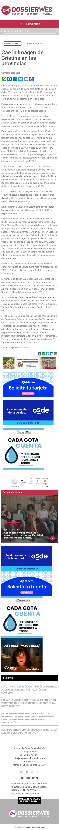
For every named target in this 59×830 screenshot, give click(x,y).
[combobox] (29, 31)
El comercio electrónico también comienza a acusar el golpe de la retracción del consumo (29, 689)
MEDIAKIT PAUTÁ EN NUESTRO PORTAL (29, 800)
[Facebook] (27, 771)
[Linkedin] (21, 771)
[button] (21, 24)
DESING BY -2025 (29, 827)
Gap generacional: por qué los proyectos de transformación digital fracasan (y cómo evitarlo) (23, 535)
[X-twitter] (37, 771)
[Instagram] (32, 771)
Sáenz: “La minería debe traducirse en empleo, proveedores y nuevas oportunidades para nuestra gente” (29, 703)
